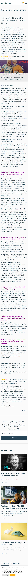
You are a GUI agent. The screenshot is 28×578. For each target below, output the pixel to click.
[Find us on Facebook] (26, 410)
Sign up (14, 438)
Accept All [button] (12, 575)
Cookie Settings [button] (5, 575)
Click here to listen (6, 56)
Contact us (4, 379)
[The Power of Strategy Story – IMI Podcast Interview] (14, 462)
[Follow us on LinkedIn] (22, 410)
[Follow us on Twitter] (24, 410)
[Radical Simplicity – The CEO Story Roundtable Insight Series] (14, 495)
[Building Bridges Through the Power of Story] (14, 531)
